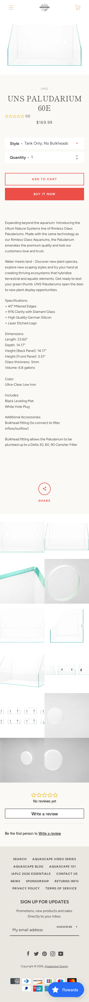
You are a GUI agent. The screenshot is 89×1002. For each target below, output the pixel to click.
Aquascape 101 (62, 866)
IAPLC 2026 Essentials (31, 874)
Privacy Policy (26, 888)
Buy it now (45, 194)
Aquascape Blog (28, 866)
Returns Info (67, 881)
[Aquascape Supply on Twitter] (36, 953)
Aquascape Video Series (54, 859)
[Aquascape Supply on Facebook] (28, 953)
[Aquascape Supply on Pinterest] (44, 953)
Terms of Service (61, 888)
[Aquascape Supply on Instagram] (52, 953)
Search (20, 859)
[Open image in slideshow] (44, 45)
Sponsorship (37, 881)
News (15, 881)
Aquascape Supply (56, 966)
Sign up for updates (44, 902)
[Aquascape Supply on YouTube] (60, 953)
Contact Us (67, 874)
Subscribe (64, 926)
